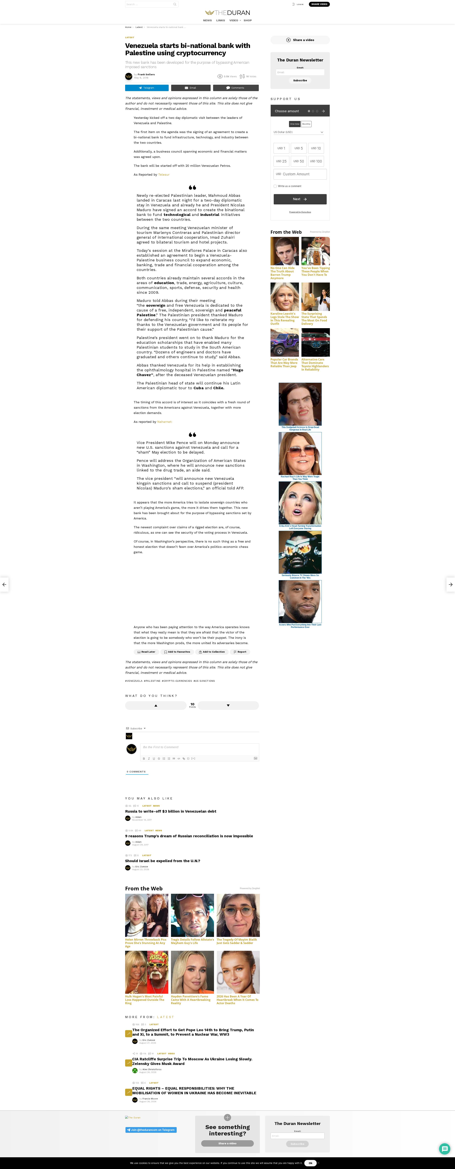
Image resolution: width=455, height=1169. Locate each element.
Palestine (153, 680)
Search (174, 5)
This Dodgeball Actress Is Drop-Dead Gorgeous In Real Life (300, 428)
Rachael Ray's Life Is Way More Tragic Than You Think (300, 477)
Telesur (164, 174)
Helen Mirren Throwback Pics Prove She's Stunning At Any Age (145, 943)
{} (188, 758)
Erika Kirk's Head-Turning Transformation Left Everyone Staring (300, 527)
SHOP (248, 20)
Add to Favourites (179, 651)
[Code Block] (178, 758)
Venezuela (135, 680)
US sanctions (205, 680)
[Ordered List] (163, 758)
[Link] (183, 758)
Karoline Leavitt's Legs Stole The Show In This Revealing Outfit (285, 319)
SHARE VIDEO (319, 4)
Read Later (148, 651)
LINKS (220, 20)
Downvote (228, 705)
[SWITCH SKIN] (293, 4)
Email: (300, 67)
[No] (318, 1162)
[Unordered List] (168, 758)
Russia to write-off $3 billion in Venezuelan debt (170, 811)
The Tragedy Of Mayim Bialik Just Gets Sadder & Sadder (237, 941)
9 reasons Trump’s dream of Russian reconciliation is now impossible (189, 836)
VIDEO (233, 20)
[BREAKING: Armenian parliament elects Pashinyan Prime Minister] (450, 584)
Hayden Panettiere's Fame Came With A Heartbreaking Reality (190, 999)
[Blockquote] (173, 758)
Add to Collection (214, 651)
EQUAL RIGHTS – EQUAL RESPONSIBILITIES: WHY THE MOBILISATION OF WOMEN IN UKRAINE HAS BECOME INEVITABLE (194, 1090)
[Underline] (153, 758)
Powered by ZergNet (250, 888)
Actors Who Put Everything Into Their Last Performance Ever (300, 625)
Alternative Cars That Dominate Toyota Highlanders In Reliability (315, 364)
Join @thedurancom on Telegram (153, 1130)
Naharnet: (164, 422)
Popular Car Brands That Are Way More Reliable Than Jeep (284, 362)
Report (242, 651)
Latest (147, 806)
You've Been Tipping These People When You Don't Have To (315, 271)
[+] (193, 758)
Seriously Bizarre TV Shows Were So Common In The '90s (300, 576)
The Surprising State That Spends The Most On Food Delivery (314, 319)
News (156, 806)
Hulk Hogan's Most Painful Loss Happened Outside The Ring (144, 999)
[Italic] (148, 758)
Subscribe (300, 80)
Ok (310, 1163)
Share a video (303, 40)
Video (171, 1053)
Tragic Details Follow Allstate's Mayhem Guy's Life (192, 941)
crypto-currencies (178, 680)
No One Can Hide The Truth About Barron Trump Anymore (283, 273)
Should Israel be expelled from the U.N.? (162, 861)
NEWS (207, 20)
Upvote (156, 705)
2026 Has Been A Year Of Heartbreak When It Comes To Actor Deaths (237, 999)
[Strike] (158, 758)
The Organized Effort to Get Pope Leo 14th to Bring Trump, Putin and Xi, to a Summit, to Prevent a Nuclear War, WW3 (193, 1032)
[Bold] (143, 758)
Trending (128, 1033)
